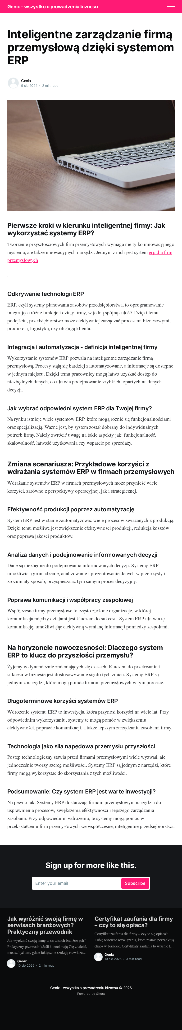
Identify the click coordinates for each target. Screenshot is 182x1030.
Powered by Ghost (91, 993)
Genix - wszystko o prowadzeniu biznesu (52, 6)
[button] (171, 6)
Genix (26, 80)
